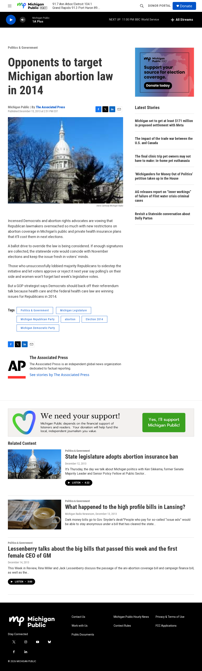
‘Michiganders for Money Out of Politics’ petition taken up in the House (164, 176)
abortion (70, 319)
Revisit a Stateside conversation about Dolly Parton (162, 216)
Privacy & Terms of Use (170, 616)
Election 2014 (94, 319)
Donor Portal (159, 5)
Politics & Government (23, 47)
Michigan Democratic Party (38, 327)
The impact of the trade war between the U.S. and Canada (164, 140)
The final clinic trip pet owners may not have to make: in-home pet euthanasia (163, 158)
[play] (11, 20)
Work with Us (80, 625)
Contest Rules (122, 625)
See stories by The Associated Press (59, 374)
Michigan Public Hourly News (131, 616)
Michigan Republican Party (38, 319)
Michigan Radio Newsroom (79, 513)
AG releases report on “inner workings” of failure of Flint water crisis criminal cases (163, 196)
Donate (186, 6)
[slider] (29, 20)
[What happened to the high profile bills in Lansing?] (34, 514)
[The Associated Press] (17, 367)
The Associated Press (50, 107)
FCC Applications (166, 625)
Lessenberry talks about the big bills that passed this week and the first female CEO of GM (92, 552)
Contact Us (78, 616)
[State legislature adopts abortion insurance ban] (34, 464)
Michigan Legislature (73, 310)
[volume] (22, 19)
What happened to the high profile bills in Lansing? (125, 506)
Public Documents (83, 634)
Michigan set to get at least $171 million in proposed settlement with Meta (164, 123)
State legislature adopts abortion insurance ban (121, 456)
